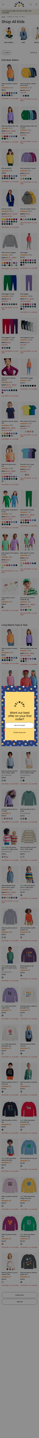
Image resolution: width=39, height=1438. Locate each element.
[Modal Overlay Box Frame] (20, 719)
